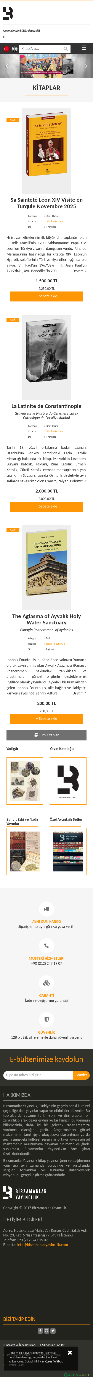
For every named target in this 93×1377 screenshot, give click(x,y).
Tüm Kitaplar (48, 735)
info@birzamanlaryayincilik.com (42, 1245)
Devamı (78, 271)
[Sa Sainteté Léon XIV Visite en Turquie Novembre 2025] (46, 151)
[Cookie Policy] (70, 1353)
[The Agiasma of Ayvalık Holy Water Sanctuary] (46, 567)
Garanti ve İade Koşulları (20, 1345)
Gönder (81, 1075)
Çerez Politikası (54, 1361)
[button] (7, 66)
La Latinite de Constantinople (46, 406)
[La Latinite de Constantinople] (46, 357)
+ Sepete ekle (46, 296)
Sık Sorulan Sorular (53, 1345)
